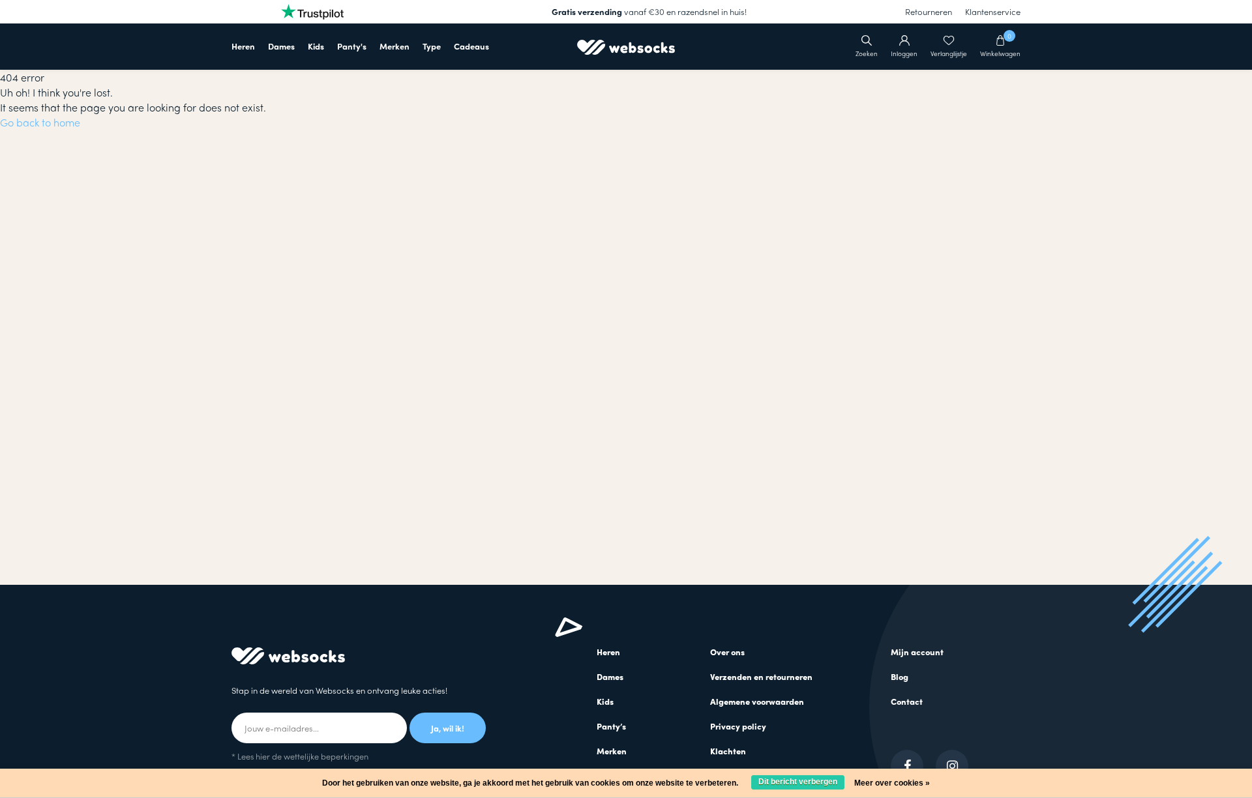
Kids (316, 46)
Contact (907, 701)
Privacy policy (738, 726)
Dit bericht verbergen (797, 781)
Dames (281, 46)
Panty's (351, 46)
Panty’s (611, 726)
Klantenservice (993, 11)
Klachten (728, 751)
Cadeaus (471, 46)
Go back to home (40, 122)
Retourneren (928, 11)
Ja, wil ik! (447, 728)
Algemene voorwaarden (757, 701)
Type (432, 46)
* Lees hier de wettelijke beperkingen (299, 756)
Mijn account (917, 651)
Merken (395, 46)
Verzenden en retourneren (761, 676)
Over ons (727, 651)
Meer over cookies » (892, 783)
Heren (243, 46)
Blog (899, 676)
